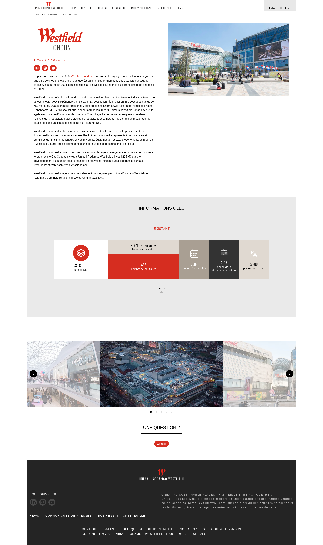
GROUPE (73, 8)
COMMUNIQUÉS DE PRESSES (68, 515)
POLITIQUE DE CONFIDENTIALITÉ (147, 529)
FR (285, 8)
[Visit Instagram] (45, 68)
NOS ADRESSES (192, 529)
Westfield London (81, 76)
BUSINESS (102, 8)
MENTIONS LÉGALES (98, 529)
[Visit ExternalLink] (53, 68)
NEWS (180, 8)
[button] (215, 401)
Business (106, 515)
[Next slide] (289, 373)
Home (37, 14)
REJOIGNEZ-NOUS (165, 8)
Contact (161, 443)
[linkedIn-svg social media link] (33, 502)
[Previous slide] (33, 373)
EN (281, 8)
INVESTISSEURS (119, 8)
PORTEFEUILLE (87, 8)
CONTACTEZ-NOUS (226, 529)
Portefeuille (50, 14)
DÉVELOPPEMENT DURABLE (142, 8)
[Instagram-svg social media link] (42, 502)
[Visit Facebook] (37, 68)
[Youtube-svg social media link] (52, 502)
